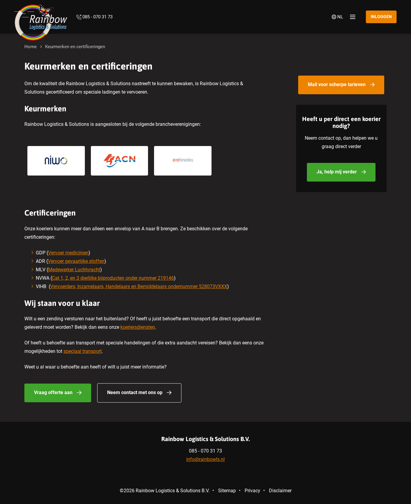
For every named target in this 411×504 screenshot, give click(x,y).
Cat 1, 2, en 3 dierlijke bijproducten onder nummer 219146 (113, 278)
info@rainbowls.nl (205, 459)
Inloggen (381, 16)
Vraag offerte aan (53, 392)
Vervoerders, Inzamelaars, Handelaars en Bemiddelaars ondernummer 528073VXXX (138, 286)
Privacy (252, 490)
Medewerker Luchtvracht (74, 269)
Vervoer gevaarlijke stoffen (76, 261)
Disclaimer (280, 490)
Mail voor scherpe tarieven (337, 84)
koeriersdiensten (137, 327)
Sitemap (227, 490)
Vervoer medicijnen (68, 253)
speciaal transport (82, 351)
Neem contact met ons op (134, 392)
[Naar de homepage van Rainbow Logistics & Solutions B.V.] (41, 17)
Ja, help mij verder (337, 172)
